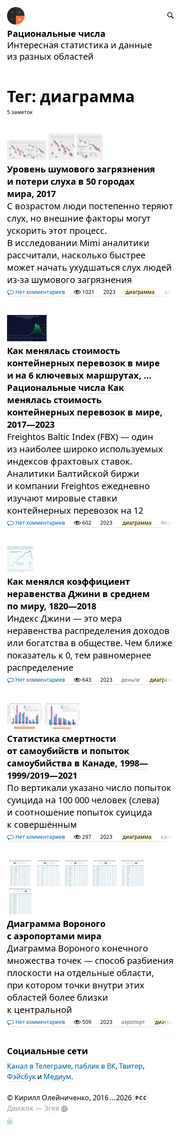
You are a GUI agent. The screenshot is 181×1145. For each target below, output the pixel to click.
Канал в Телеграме (39, 1066)
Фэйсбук (21, 1076)
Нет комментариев (39, 292)
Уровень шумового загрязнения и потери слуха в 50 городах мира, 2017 (81, 181)
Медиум (57, 1076)
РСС (141, 1098)
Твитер (131, 1066)
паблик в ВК (95, 1066)
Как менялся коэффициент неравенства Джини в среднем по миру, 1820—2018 (78, 594)
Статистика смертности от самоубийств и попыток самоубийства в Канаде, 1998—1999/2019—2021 (77, 757)
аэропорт (133, 1022)
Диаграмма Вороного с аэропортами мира (56, 930)
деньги (130, 679)
